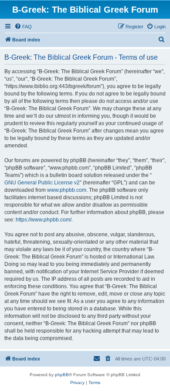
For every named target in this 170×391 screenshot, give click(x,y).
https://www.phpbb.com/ (43, 220)
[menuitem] (23, 26)
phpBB (62, 374)
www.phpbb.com (66, 190)
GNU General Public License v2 (42, 183)
